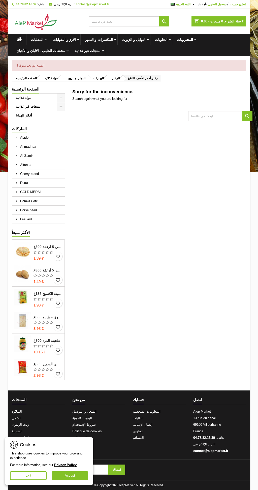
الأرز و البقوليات (64, 40)
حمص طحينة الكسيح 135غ (48, 294)
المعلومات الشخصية (146, 411)
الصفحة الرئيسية (25, 89)
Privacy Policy (65, 465)
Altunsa (25, 165)
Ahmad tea (27, 146)
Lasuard (25, 219)
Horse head (28, 210)
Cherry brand (29, 174)
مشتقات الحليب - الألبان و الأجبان (41, 51)
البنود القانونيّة (82, 418)
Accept (70, 475)
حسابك (138, 399)
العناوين (138, 431)
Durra (23, 183)
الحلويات (161, 40)
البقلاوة (17, 411)
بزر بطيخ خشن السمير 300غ (48, 364)
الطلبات (138, 418)
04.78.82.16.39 (26, 4)
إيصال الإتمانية (142, 424)
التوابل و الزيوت (134, 40)
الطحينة (17, 431)
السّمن (16, 418)
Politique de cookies (87, 431)
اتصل (197, 399)
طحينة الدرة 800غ (47, 341)
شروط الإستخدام (84, 424)
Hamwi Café (28, 201)
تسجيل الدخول (217, 4)
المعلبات (37, 40)
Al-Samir (26, 156)
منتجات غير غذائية (88, 51)
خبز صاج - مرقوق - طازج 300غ (48, 317)
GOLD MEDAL (30, 192)
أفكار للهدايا (24, 115)
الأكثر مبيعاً (21, 232)
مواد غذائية (23, 98)
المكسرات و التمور (99, 40)
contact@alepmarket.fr (92, 4)
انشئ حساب (238, 4)
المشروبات (185, 40)
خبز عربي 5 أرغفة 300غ (48, 247)
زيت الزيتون (20, 424)
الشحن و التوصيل (84, 411)
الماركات (19, 129)
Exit (28, 475)
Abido (23, 137)
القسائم (138, 438)
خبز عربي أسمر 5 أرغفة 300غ (48, 270)
